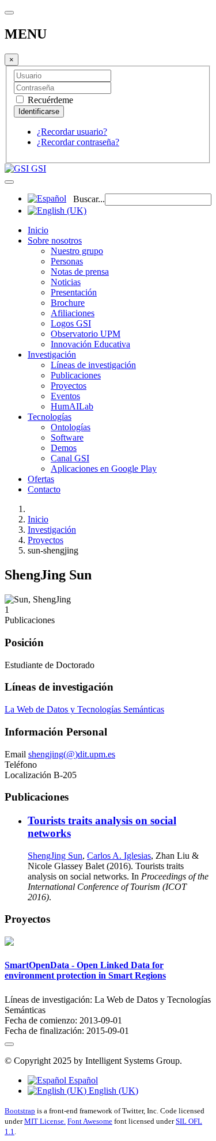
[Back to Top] (9, 1044)
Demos (64, 448)
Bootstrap (20, 1110)
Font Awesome (89, 1121)
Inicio (38, 230)
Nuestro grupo (77, 251)
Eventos (65, 396)
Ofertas (41, 479)
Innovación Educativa (90, 344)
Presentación (74, 292)
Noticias (66, 282)
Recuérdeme (49, 100)
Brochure (68, 303)
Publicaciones (76, 375)
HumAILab (72, 406)
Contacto (44, 489)
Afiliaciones (72, 313)
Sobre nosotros (55, 240)
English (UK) (112, 1090)
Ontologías (70, 427)
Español (82, 1080)
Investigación (52, 354)
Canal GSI (70, 458)
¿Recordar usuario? (72, 132)
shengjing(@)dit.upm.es (71, 754)
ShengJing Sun (55, 856)
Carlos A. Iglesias (119, 856)
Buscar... (89, 199)
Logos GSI (71, 323)
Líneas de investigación (93, 365)
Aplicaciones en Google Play (104, 468)
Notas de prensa (80, 271)
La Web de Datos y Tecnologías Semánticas (84, 709)
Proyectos (68, 386)
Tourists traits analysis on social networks (102, 826)
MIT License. (45, 1121)
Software (67, 437)
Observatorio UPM (85, 334)
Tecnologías (49, 417)
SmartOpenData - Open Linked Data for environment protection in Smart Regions (85, 970)
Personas (67, 261)
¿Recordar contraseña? (78, 142)
